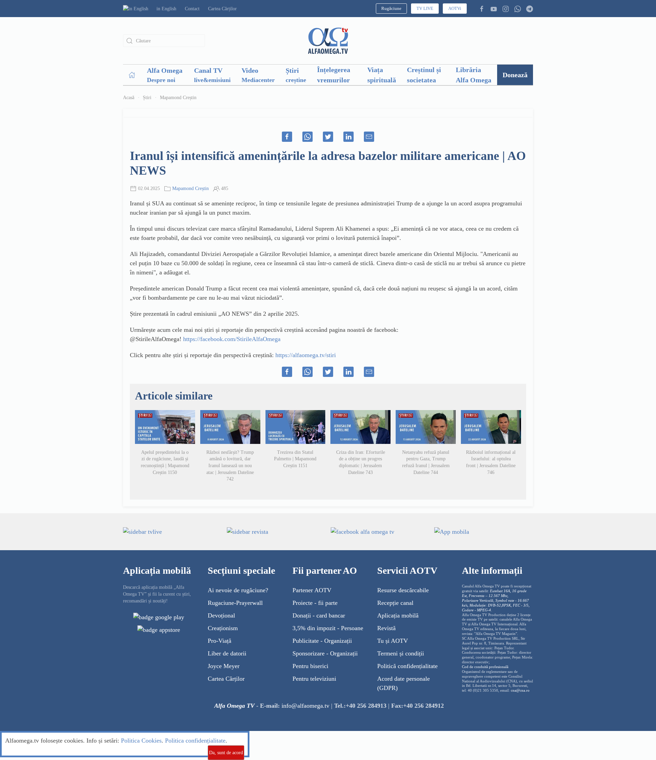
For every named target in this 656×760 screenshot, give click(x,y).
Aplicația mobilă (398, 615)
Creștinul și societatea (424, 75)
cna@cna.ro (520, 690)
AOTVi (454, 8)
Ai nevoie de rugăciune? (238, 590)
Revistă (386, 628)
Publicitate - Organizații (322, 640)
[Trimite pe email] (369, 137)
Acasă (128, 97)
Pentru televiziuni (314, 678)
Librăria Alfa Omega (473, 75)
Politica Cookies (141, 740)
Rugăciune (391, 8)
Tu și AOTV (392, 640)
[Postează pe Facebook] (287, 137)
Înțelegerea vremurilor (333, 75)
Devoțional (221, 615)
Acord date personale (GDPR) (403, 683)
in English (166, 8)
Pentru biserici (310, 666)
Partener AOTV (311, 590)
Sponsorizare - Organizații (325, 653)
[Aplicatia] (159, 616)
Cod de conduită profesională (485, 667)
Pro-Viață (219, 640)
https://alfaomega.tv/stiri (305, 355)
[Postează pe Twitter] (328, 137)
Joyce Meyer (224, 666)
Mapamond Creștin (178, 97)
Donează (515, 75)
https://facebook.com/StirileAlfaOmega (232, 339)
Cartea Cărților (222, 8)
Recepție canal (395, 602)
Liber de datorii (227, 653)
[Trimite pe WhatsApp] (307, 137)
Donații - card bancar (318, 615)
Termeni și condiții (400, 653)
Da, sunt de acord (226, 752)
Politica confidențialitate (195, 740)
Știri (147, 97)
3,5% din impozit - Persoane (327, 628)
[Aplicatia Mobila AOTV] (159, 629)
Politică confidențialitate (407, 666)
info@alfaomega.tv (305, 705)
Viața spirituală (381, 75)
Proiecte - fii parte (315, 602)
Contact (192, 8)
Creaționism (223, 628)
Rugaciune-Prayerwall (235, 602)
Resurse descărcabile (403, 590)
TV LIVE (424, 8)
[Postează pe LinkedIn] (348, 137)
